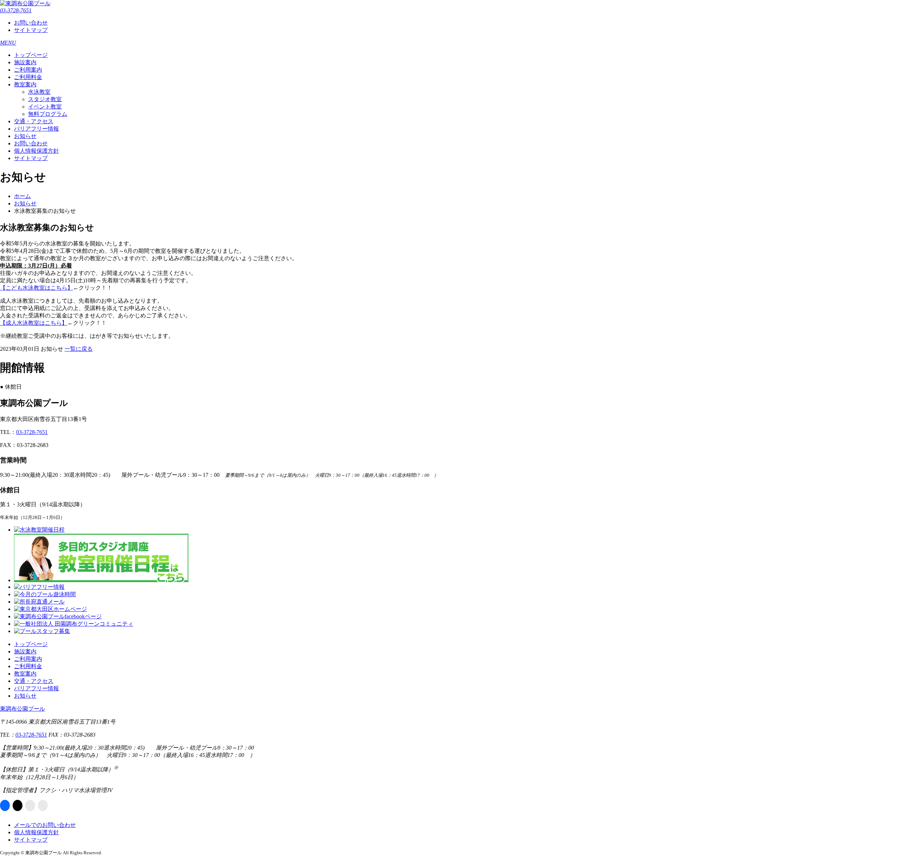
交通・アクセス (33, 121)
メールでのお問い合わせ (45, 825)
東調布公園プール (22, 709)
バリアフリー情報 (36, 129)
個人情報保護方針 (36, 151)
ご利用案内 (28, 70)
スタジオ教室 (45, 99)
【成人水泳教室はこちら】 (33, 323)
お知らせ (25, 136)
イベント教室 (45, 107)
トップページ (31, 55)
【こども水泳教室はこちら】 (36, 288)
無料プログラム (47, 114)
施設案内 (25, 62)
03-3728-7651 (16, 10)
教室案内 (25, 84)
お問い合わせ (31, 23)
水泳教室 (39, 92)
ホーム (22, 196)
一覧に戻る (79, 349)
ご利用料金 (28, 77)
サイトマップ (31, 30)
